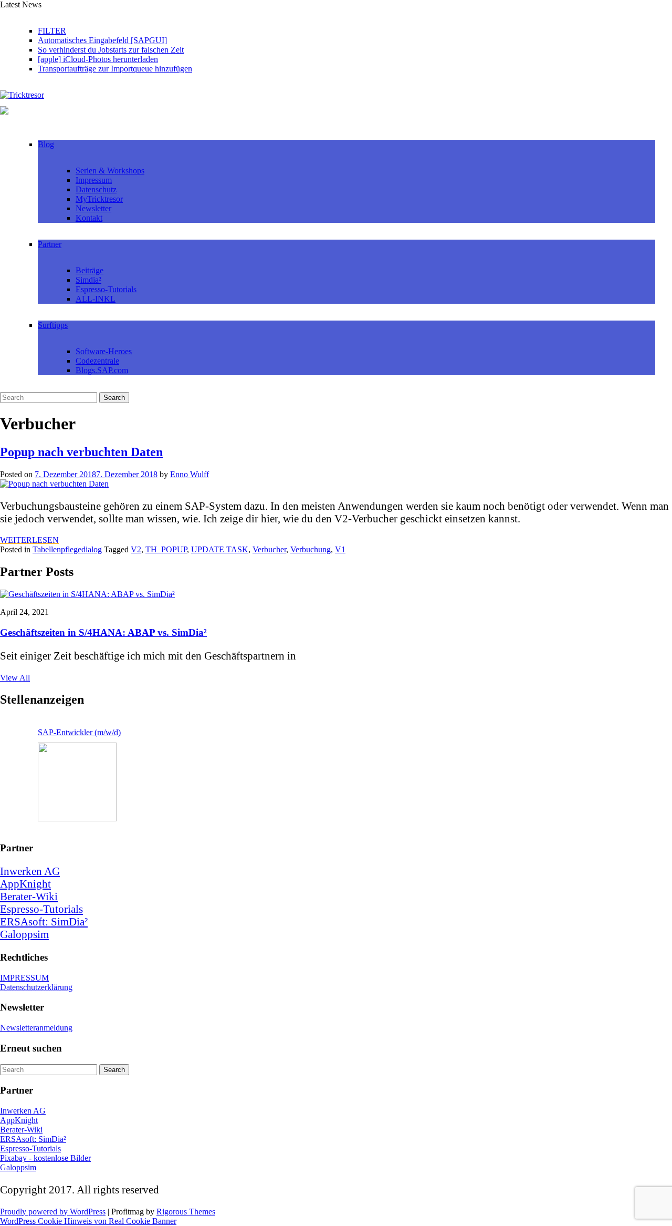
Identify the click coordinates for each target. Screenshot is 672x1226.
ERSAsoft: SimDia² (44, 921)
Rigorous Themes (185, 1211)
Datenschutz (96, 189)
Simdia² (88, 279)
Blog (46, 144)
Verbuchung (310, 549)
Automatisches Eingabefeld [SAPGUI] (102, 40)
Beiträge (89, 270)
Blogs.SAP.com (102, 370)
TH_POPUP (166, 549)
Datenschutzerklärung (36, 987)
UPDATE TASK (219, 549)
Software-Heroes (104, 351)
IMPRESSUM (24, 977)
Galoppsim (24, 934)
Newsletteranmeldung (36, 1027)
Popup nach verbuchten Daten (81, 452)
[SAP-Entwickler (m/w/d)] (77, 782)
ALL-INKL (96, 298)
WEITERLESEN (29, 539)
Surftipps (53, 325)
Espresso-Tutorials (106, 289)
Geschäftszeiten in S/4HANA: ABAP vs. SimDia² (103, 632)
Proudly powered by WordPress (53, 1211)
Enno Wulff (189, 474)
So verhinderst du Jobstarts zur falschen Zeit (111, 49)
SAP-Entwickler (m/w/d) (79, 732)
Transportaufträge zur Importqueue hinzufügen (115, 68)
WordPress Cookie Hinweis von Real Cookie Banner (88, 1221)
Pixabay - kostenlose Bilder (45, 1157)
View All (15, 677)
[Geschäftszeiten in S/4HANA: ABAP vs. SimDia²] (87, 594)
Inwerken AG (30, 871)
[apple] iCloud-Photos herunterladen (98, 59)
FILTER (52, 30)
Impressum (94, 180)
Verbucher (269, 549)
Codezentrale (97, 360)
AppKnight (25, 884)
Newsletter (93, 208)
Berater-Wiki (29, 896)
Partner (49, 244)
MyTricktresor (99, 198)
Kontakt (89, 217)
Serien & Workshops (110, 170)
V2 (136, 549)
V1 (340, 549)
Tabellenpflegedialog (67, 549)
